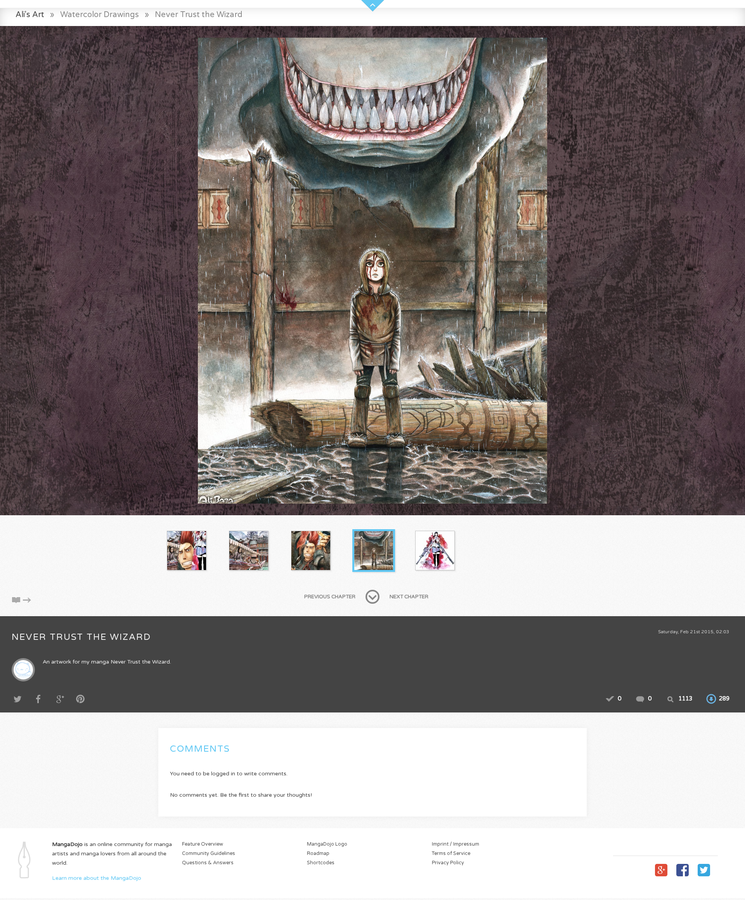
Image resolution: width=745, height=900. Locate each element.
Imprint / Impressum (455, 844)
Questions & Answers (208, 863)
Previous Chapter (329, 597)
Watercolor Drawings (99, 14)
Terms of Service (451, 854)
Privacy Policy (448, 863)
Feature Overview (202, 844)
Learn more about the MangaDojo (96, 878)
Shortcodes (320, 863)
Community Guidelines (208, 854)
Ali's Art (30, 14)
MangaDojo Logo (327, 844)
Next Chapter (409, 597)
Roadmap (318, 854)
